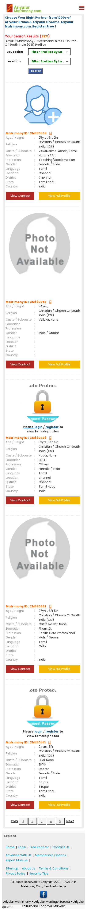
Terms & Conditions (53, 868)
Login (22, 847)
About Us (28, 868)
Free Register (39, 847)
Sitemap (12, 868)
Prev (14, 821)
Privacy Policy (16, 873)
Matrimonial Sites (49, 41)
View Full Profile (59, 196)
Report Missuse (17, 860)
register (52, 427)
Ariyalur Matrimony (19, 41)
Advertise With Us (18, 855)
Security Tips (38, 873)
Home (10, 847)
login (38, 427)
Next (70, 821)
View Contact (20, 196)
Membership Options (50, 855)
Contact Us (61, 847)
